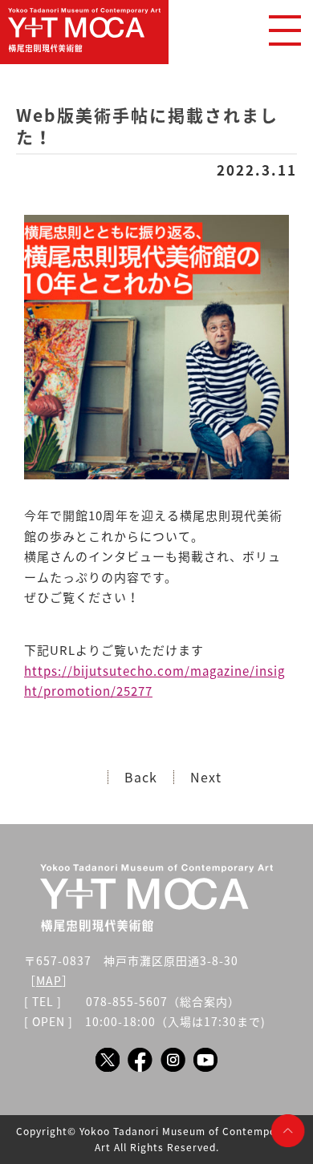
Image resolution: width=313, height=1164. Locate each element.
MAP (49, 980)
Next (206, 777)
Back (140, 777)
